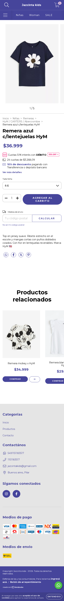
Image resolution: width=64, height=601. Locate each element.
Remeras (28, 118)
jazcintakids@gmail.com (22, 466)
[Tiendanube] (13, 587)
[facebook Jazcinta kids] (16, 494)
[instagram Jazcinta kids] (6, 494)
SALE (49, 15)
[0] (57, 5)
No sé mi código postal (13, 225)
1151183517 (14, 459)
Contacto (8, 435)
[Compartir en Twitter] (21, 256)
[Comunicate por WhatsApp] (58, 585)
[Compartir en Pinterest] (28, 256)
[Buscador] (7, 5)
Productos (9, 429)
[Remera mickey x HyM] (34, 379)
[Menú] (5, 15)
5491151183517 (16, 453)
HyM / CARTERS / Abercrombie (21, 121)
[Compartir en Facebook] (14, 256)
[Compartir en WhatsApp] (6, 255)
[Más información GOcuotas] (53, 155)
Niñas (19, 15)
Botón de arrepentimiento (25, 582)
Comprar (15, 379)
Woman (34, 15)
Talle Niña (7, 179)
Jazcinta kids (31, 5)
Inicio (6, 118)
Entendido (54, 597)
